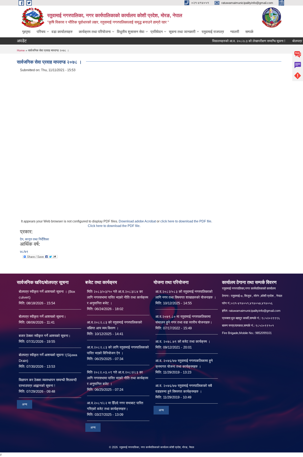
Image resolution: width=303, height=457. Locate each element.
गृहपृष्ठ (26, 32)
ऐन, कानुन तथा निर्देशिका (34, 239)
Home (21, 50)
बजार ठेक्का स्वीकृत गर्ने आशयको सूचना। (44, 336)
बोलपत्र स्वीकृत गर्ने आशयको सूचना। (42, 317)
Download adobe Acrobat (138, 221)
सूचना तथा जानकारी (182, 32)
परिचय (41, 32)
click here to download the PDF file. (186, 221)
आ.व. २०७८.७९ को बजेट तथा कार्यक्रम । (182, 342)
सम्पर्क (249, 32)
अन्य (24, 404)
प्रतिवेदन (156, 32)
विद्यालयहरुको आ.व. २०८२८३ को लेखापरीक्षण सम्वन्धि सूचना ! (239, 41)
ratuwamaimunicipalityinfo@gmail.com (255, 310)
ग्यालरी (234, 32)
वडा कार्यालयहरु (62, 32)
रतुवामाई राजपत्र (213, 32)
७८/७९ (24, 251)
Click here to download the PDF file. (114, 226)
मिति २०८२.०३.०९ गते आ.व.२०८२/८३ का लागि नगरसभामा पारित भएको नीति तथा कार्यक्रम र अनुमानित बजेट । (117, 378)
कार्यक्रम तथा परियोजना (95, 32)
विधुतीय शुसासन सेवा (130, 32)
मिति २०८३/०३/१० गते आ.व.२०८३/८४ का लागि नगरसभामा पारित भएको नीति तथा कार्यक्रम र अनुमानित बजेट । (117, 297)
